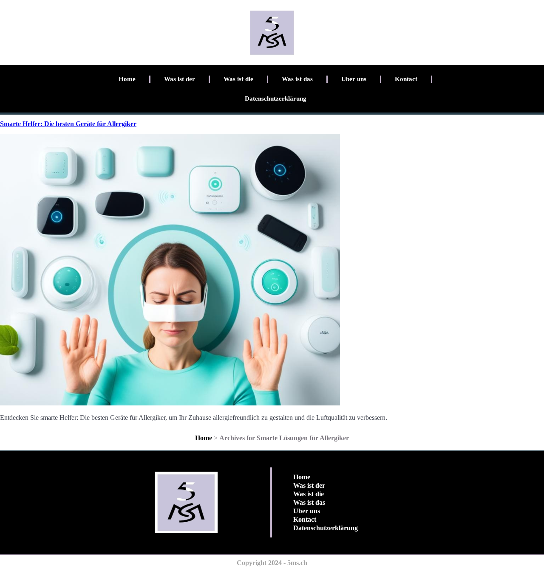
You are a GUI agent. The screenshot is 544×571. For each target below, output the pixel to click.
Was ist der (179, 79)
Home (127, 79)
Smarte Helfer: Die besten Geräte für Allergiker (68, 123)
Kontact (406, 79)
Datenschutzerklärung (275, 98)
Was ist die (238, 79)
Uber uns (353, 79)
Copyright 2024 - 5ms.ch (272, 562)
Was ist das (297, 79)
